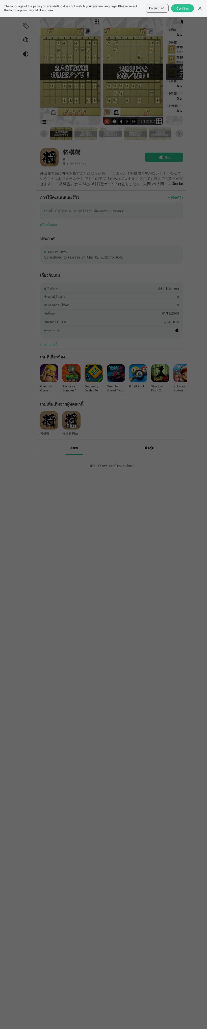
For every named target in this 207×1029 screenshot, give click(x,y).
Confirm (182, 8)
